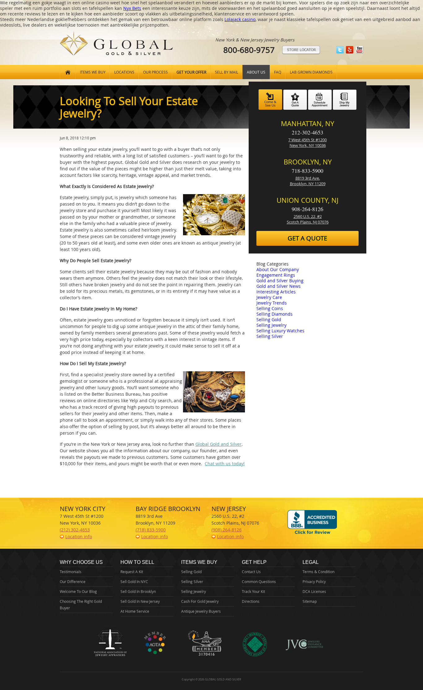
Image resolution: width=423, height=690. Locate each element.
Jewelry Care (269, 297)
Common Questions (259, 581)
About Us (256, 72)
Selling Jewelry (271, 325)
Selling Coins (269, 308)
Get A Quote (307, 238)
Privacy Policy (314, 581)
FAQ (277, 72)
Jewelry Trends (271, 303)
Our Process (155, 72)
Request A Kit (131, 571)
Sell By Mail (226, 72)
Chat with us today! (225, 463)
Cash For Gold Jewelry (200, 601)
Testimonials (70, 571)
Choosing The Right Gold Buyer (81, 604)
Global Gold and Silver (218, 444)
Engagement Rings (275, 275)
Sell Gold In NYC (134, 581)
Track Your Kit (253, 591)
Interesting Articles (276, 292)
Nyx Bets (132, 8)
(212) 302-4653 (75, 530)
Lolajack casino (240, 19)
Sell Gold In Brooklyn (138, 591)
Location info (78, 536)
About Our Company (277, 269)
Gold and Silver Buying (279, 280)
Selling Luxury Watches (280, 331)
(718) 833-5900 (151, 530)
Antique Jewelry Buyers (201, 611)
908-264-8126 (307, 209)
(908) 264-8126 (227, 530)
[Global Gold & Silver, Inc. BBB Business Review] (312, 534)
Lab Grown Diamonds (311, 72)
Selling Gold (268, 319)
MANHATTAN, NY (307, 123)
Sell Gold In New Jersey (140, 601)
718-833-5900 (307, 170)
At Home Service (134, 611)
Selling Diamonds (274, 314)
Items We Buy (93, 72)
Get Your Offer (191, 72)
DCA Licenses (314, 591)
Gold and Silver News (278, 286)
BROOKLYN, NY (308, 161)
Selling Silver (269, 336)
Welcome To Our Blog (78, 591)
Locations (124, 72)
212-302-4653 (307, 132)
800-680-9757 (249, 50)
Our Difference (72, 581)
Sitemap (310, 601)
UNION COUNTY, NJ (307, 200)
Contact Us (251, 571)
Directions (250, 601)
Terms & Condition (318, 571)
